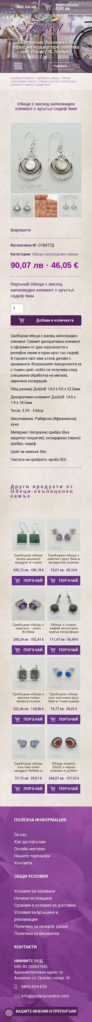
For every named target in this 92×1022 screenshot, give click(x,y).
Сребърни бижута (22, 78)
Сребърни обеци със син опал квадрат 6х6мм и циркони (28, 767)
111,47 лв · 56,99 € (64, 639)
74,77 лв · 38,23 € (63, 709)
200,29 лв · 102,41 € (28, 639)
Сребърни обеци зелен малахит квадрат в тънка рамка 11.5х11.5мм (28, 559)
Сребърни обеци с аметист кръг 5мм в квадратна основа (63, 559)
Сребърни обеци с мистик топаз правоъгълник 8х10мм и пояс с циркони (28, 697)
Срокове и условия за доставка (45, 905)
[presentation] (18, 156)
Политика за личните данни (41, 926)
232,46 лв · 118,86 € (28, 709)
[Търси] (77, 65)
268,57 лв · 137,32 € (64, 778)
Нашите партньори (32, 855)
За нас (20, 834)
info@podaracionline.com (45, 996)
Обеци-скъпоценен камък (55, 254)
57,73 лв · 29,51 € (28, 778)
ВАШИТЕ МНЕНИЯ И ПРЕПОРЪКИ (46, 1011)
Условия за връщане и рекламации (36, 916)
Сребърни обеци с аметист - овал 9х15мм (28, 628)
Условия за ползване (34, 891)
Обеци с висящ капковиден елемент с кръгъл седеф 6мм (43, 83)
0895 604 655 (27, 7)
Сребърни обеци (48, 78)
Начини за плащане (33, 898)
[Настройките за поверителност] (9, 1013)
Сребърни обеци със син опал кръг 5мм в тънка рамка (63, 697)
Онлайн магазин (29, 848)
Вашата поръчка (66, 7)
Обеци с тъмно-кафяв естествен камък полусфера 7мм (64, 628)
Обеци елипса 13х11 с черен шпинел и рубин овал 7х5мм (63, 767)
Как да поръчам (30, 841)
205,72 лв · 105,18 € (28, 570)
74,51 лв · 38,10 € (63, 570)
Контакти (23, 862)
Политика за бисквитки (36, 933)
